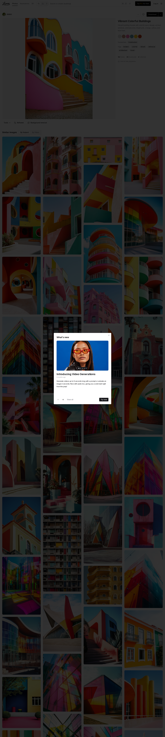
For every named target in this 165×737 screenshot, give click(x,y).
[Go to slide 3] (82, 368)
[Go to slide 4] (84, 368)
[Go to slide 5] (86, 368)
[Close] (109, 335)
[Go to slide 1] (78, 368)
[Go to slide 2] (80, 368)
